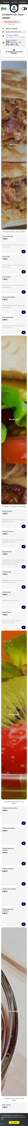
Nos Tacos (14, 2)
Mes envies (6, 2)
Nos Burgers (22, 2)
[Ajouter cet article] (24, 251)
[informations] (2, 8)
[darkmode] (24, 8)
